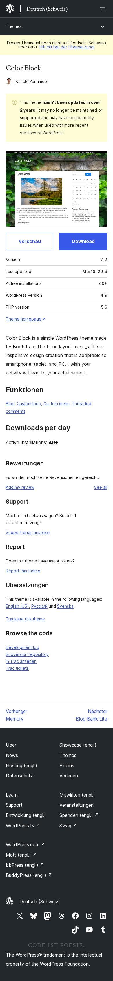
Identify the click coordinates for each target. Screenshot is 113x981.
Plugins (66, 765)
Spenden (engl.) (79, 815)
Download (83, 241)
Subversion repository (27, 654)
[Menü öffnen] (103, 8)
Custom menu (56, 403)
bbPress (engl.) (25, 865)
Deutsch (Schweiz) (39, 901)
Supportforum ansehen (28, 532)
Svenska (65, 606)
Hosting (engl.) (21, 765)
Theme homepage (23, 318)
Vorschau (30, 241)
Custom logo (29, 403)
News (12, 755)
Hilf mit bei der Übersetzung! (67, 46)
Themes (13, 26)
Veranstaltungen (76, 805)
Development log (22, 647)
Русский (39, 606)
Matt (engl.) (21, 855)
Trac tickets (17, 668)
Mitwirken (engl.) (77, 795)
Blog (10, 403)
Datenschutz (19, 776)
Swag (68, 825)
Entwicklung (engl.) (26, 815)
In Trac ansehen (21, 661)
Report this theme (23, 570)
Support (14, 805)
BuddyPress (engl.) (29, 875)
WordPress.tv (23, 825)
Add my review (20, 487)
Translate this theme (25, 618)
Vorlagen (68, 776)
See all (100, 487)
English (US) (17, 606)
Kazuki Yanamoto (32, 81)
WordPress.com (25, 844)
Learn (12, 795)
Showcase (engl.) (77, 745)
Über (11, 745)
